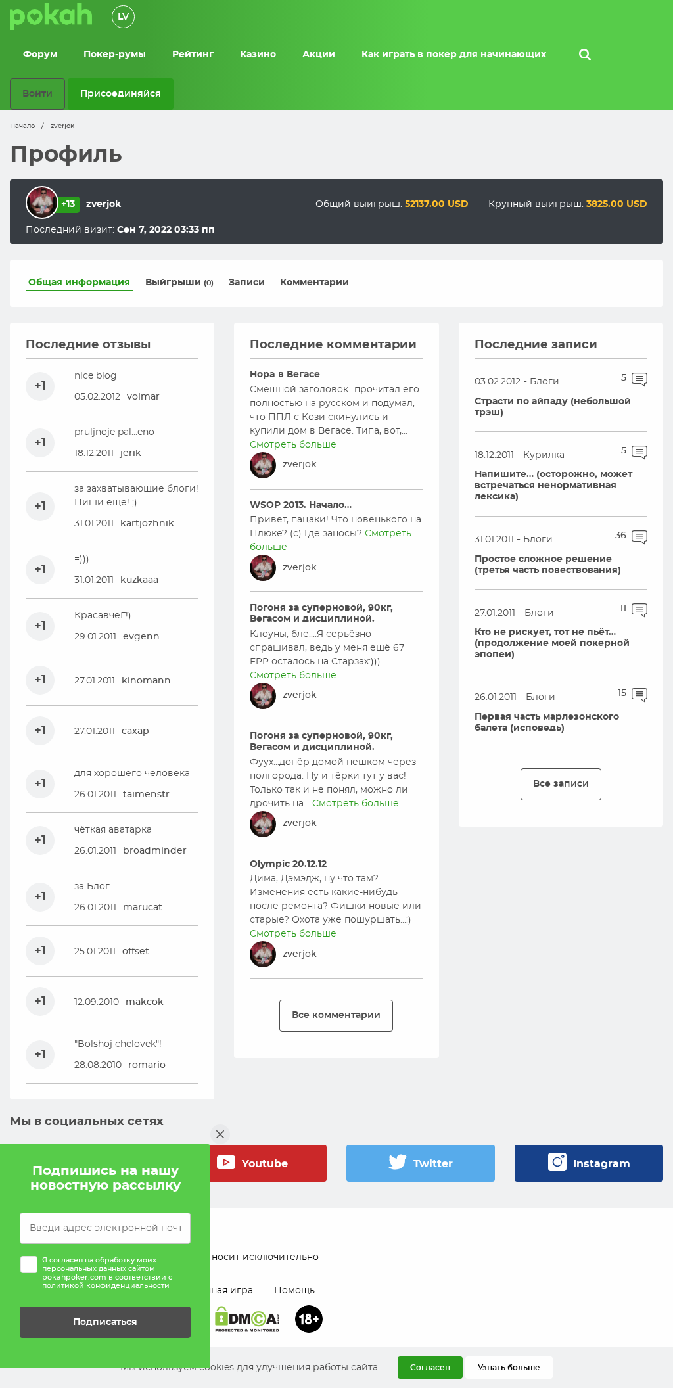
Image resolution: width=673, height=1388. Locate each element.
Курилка (544, 455)
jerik (130, 453)
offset (135, 951)
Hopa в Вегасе (285, 374)
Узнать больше (509, 1368)
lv (123, 17)
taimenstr (146, 794)
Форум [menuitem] (40, 54)
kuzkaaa (139, 580)
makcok (145, 1002)
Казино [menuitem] (258, 54)
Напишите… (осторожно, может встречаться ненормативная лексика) (553, 485)
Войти (37, 94)
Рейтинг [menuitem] (193, 54)
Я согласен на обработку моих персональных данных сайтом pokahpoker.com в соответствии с (107, 1273)
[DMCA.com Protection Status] (247, 1319)
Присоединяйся (120, 94)
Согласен (430, 1368)
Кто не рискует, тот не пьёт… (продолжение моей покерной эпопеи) (552, 643)
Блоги (544, 381)
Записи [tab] (247, 282)
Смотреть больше (293, 445)
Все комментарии (336, 1015)
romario (147, 1065)
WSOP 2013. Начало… (301, 505)
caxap (135, 731)
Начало (22, 126)
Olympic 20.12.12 (288, 864)
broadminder (155, 851)
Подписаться (105, 1322)
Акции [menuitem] (318, 54)
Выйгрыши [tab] (179, 282)
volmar (143, 397)
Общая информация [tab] (79, 282)
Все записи (561, 784)
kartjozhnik (147, 523)
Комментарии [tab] (314, 282)
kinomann (146, 680)
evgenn (141, 636)
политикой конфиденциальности (106, 1285)
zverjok (300, 464)
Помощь (294, 1290)
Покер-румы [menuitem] (114, 54)
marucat (142, 907)
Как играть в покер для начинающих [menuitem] (453, 54)
